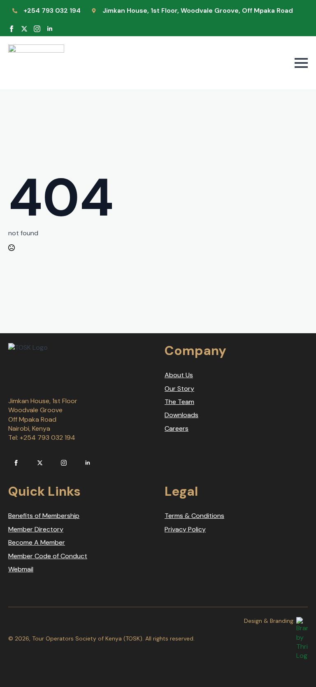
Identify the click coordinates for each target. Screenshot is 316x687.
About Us (179, 375)
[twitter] (24, 29)
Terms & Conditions (194, 515)
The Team (179, 401)
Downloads (181, 415)
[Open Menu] (301, 63)
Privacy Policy (185, 529)
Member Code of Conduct (47, 556)
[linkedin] (49, 29)
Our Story (179, 388)
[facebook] (11, 29)
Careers (176, 428)
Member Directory (35, 529)
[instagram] (37, 29)
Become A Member (36, 542)
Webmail (20, 569)
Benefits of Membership (43, 515)
